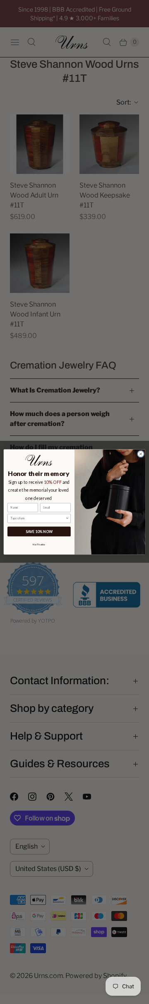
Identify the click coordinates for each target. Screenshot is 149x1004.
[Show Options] (67, 518)
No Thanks (39, 544)
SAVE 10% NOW (39, 531)
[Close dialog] (140, 454)
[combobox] (37, 518)
